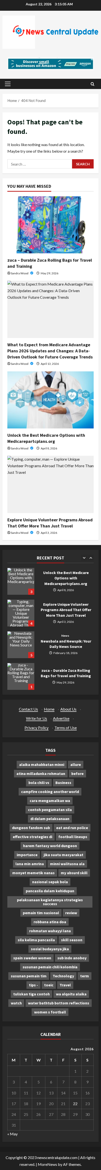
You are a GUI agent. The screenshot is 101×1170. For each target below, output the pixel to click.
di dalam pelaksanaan (49, 818)
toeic (48, 984)
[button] (7, 84)
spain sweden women (32, 957)
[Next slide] (91, 558)
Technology (63, 975)
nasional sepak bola (50, 881)
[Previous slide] (84, 558)
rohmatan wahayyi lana (50, 930)
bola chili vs (38, 782)
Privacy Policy (37, 727)
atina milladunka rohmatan (40, 773)
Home (49, 709)
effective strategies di (32, 836)
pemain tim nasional (41, 912)
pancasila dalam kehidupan (50, 890)
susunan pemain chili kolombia (50, 966)
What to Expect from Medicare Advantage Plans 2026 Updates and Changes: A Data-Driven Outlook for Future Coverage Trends (50, 351)
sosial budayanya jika (50, 948)
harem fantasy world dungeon (50, 845)
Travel (65, 984)
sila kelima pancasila (36, 939)
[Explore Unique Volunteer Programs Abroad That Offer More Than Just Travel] (50, 484)
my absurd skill (74, 872)
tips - (33, 984)
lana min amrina (29, 863)
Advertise (61, 718)
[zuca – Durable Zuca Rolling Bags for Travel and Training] (50, 225)
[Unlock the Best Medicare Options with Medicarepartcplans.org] (50, 400)
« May (12, 1133)
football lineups (72, 836)
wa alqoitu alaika (71, 994)
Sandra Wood (20, 273)
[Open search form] (92, 84)
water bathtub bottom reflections (58, 1003)
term (84, 975)
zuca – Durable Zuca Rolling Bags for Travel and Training (20, 676)
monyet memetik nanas (33, 872)
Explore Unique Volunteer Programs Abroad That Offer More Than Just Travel (20, 613)
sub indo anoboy (72, 957)
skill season (71, 939)
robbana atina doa (50, 921)
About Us (68, 709)
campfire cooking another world (50, 791)
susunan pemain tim (29, 975)
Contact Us (28, 709)
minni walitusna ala (67, 863)
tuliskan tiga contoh (31, 994)
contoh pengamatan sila (50, 809)
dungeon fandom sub (31, 827)
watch (16, 1003)
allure (75, 764)
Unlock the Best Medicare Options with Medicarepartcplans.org (20, 581)
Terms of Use (65, 727)
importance (27, 854)
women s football (50, 1012)
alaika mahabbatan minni (41, 764)
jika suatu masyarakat (63, 854)
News (65, 635)
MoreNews (47, 1164)
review (71, 912)
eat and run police (72, 827)
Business (63, 782)
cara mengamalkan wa (50, 800)
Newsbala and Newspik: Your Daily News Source (20, 644)
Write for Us (36, 718)
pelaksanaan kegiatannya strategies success (50, 901)
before (77, 773)
